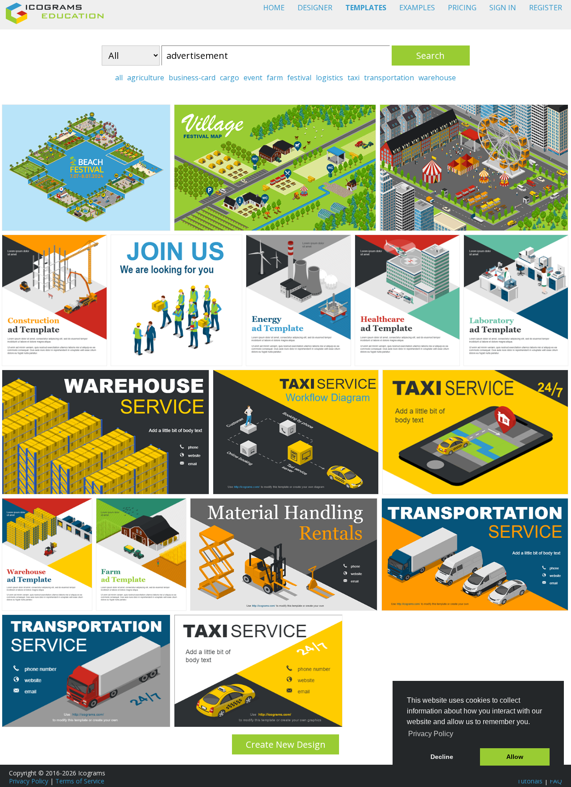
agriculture (145, 77)
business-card (192, 77)
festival (299, 77)
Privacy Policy (28, 781)
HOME (274, 7)
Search (430, 55)
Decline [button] (441, 756)
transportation (389, 77)
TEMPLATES (365, 7)
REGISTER (545, 7)
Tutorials (529, 781)
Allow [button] (514, 756)
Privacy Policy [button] (430, 734)
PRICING (462, 7)
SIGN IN (502, 7)
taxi (354, 77)
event (253, 77)
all (119, 77)
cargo (229, 77)
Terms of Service (79, 781)
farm (275, 77)
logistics (329, 77)
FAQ (556, 781)
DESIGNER (315, 7)
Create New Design (286, 744)
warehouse (437, 77)
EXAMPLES (417, 7)
